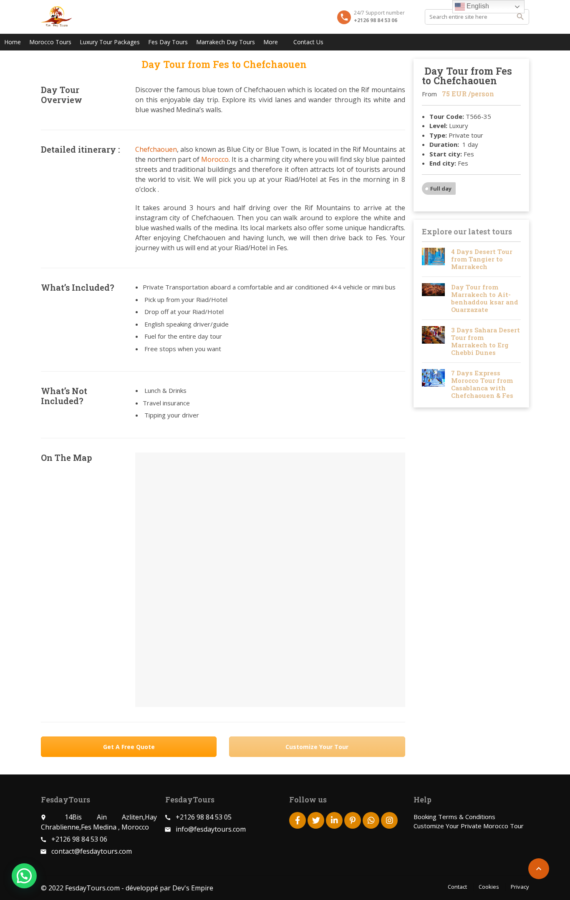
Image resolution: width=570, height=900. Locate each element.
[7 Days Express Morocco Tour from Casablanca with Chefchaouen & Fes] (433, 384)
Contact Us (308, 42)
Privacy (520, 886)
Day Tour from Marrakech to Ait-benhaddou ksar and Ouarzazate (484, 298)
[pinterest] (352, 820)
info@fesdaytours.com (211, 829)
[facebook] (297, 820)
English (477, 6)
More (270, 42)
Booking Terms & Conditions (454, 816)
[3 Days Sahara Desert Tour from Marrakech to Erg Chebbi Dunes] (433, 341)
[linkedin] (334, 820)
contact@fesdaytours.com (91, 851)
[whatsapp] (371, 820)
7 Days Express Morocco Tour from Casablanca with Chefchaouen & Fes (482, 384)
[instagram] (389, 820)
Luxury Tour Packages (110, 42)
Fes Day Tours (168, 42)
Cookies (489, 886)
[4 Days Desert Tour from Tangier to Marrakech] (433, 259)
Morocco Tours (50, 42)
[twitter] (316, 820)
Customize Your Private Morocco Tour (469, 826)
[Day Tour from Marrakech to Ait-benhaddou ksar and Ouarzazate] (433, 298)
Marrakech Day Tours (225, 42)
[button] (24, 875)
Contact (457, 886)
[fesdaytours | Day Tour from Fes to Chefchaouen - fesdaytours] (56, 16)
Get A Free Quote (129, 747)
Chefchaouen (156, 149)
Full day (440, 188)
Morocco (215, 159)
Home (12, 42)
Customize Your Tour (316, 747)
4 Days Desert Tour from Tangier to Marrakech (481, 259)
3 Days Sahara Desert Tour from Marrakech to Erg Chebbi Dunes (485, 341)
